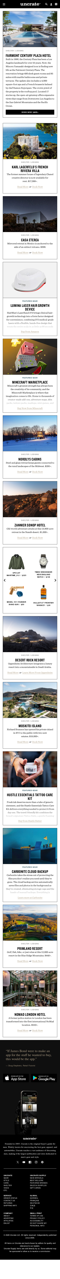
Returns (8, 1203)
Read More (22, 186)
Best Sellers (36, 1180)
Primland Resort (30, 948)
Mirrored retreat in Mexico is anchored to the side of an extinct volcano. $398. (30, 245)
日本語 (32, 1205)
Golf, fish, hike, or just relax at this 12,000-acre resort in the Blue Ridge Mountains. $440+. (30, 954)
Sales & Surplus (38, 1185)
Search (46, 4)
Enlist (7, 1223)
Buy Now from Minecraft (30, 408)
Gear (6, 1178)
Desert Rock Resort (30, 660)
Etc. (6, 1190)
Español (34, 1198)
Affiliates (8, 1220)
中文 (31, 1208)
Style (6, 1180)
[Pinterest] (42, 1162)
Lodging (19, 50)
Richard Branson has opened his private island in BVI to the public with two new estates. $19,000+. (30, 733)
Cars (6, 1183)
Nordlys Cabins (30, 459)
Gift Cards (35, 1188)
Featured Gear (30, 301)
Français (34, 1200)
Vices (6, 1188)
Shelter (10, 50)
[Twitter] (18, 1162)
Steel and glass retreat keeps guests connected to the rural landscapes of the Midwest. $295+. (30, 464)
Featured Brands (39, 1183)
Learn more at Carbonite (30, 897)
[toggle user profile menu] (51, 4)
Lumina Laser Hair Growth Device (30, 307)
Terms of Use (36, 1215)
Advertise (9, 1218)
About (7, 1215)
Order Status (10, 1198)
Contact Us (9, 1200)
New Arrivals (36, 1178)
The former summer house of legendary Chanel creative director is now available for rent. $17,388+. (30, 178)
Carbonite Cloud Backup (30, 871)
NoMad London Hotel (30, 1014)
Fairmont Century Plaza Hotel (28, 55)
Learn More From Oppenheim (37, 672)
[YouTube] (24, 1162)
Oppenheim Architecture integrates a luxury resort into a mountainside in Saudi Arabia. (30, 665)
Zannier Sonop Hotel (30, 525)
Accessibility (36, 1220)
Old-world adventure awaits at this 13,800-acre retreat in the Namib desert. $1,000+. (30, 530)
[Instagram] (36, 1162)
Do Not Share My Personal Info (38, 1224)
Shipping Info (10, 1205)
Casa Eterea (30, 240)
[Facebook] (30, 1162)
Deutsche (35, 1203)
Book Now (37, 186)
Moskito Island (30, 725)
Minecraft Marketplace (30, 382)
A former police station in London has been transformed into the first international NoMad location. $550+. (30, 1021)
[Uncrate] (30, 4)
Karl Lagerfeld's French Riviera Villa (30, 169)
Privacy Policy (37, 1218)
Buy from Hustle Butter (30, 820)
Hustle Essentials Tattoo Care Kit (30, 796)
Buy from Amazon (30, 331)
